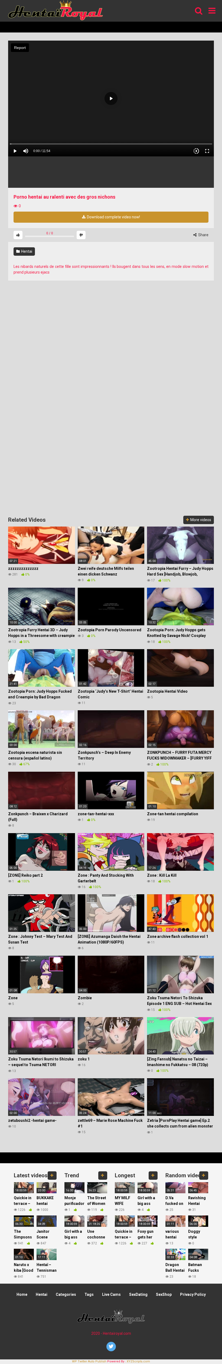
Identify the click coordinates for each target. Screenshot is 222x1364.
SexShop (164, 1294)
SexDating (138, 1294)
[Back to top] (204, 1347)
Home (22, 1294)
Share (202, 235)
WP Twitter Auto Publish (89, 1361)
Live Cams (111, 1294)
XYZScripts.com (138, 1361)
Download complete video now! (113, 217)
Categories (66, 1294)
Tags (89, 1294)
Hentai (26, 251)
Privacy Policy (193, 1294)
